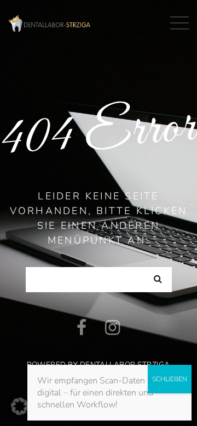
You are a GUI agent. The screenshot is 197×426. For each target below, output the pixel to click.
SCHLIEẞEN (169, 379)
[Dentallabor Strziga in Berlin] (49, 21)
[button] (19, 406)
